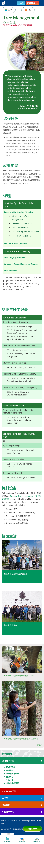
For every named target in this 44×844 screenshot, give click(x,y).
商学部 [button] (5, 798)
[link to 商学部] (41, 798)
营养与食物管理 (12, 783)
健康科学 (9, 776)
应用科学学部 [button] (8, 761)
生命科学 (9, 780)
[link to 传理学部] (41, 805)
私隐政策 (24, 820)
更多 (39, 745)
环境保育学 (10, 767)
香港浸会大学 (6, 820)
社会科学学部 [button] (8, 812)
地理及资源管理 (12, 773)
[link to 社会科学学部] (41, 812)
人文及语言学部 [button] (9, 791)
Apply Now (33, 829)
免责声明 (32, 820)
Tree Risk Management (21, 235)
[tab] (22, 753)
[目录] (41, 3)
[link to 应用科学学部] (41, 761)
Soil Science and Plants (22, 223)
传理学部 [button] (6, 805)
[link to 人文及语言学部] (41, 791)
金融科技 (9, 770)
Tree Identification (20, 227)
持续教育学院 (15, 820)
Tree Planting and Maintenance (25, 231)
